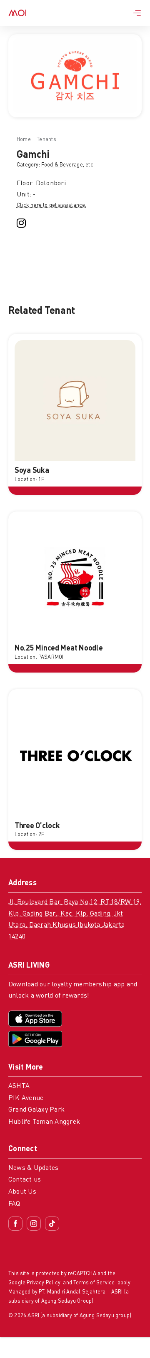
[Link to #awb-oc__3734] (137, 12)
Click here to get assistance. (52, 205)
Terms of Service (95, 1283)
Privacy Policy (43, 1283)
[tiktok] (52, 1223)
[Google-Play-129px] (35, 1034)
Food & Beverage (62, 165)
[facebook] (15, 1223)
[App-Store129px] (35, 1013)
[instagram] (21, 223)
